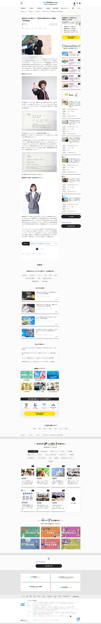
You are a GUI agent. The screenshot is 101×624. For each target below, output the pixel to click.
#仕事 (39, 428)
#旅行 (44, 296)
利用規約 (27, 596)
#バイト (51, 334)
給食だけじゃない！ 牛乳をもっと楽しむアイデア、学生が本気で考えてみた (73, 482)
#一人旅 (48, 296)
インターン (40, 275)
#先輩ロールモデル (30, 454)
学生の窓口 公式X (71, 226)
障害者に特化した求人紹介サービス (50, 603)
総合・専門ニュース (44, 606)
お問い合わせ (34, 596)
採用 (47, 620)
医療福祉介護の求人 (71, 603)
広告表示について (39, 596)
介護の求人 (35, 614)
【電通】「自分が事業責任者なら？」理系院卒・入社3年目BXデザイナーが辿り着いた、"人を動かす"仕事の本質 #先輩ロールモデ (74, 140)
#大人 (61, 428)
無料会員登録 (40, 414)
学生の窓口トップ (23, 11)
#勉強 (51, 308)
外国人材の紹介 (47, 614)
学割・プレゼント (64, 8)
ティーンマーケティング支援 (64, 606)
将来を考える (39, 8)
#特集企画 (72, 454)
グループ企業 (51, 620)
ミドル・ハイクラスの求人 (70, 602)
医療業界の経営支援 (41, 614)
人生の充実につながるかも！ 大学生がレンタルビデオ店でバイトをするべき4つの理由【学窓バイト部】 (47, 331)
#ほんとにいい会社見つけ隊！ (50, 454)
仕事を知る (25, 275)
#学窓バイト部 (39, 334)
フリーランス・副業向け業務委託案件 (61, 603)
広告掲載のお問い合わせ (49, 596)
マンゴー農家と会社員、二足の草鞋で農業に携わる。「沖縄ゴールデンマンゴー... (74, 71)
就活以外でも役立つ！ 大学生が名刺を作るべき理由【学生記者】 (53, 11)
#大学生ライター (39, 296)
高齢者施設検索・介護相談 (50, 610)
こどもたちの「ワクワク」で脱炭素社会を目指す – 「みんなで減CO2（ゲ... (74, 63)
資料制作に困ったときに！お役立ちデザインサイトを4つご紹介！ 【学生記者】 (38, 361)
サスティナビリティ (43, 620)
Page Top (76, 596)
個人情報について (30, 596)
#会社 (44, 428)
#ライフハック (46, 308)
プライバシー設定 (55, 596)
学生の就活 (35, 602)
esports (55, 275)
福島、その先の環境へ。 (30, 278)
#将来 (34, 428)
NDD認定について (59, 596)
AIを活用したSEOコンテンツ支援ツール (39, 610)
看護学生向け (46, 602)
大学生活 (31, 8)
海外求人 (63, 602)
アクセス (38, 620)
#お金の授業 (50, 461)
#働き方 (66, 428)
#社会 (56, 428)
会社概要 (35, 620)
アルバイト (76, 602)
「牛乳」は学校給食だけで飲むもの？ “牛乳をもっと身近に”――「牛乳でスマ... (58, 482)
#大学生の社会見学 (43, 451)
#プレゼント (40, 454)
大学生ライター (27, 28)
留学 (32, 28)
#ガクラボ (62, 451)
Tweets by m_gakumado (66, 222)
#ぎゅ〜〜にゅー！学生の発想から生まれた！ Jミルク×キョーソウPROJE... (42, 482)
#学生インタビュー (63, 454)
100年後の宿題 (44, 281)
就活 (36, 28)
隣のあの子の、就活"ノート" (48, 278)
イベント (78, 8)
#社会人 (50, 428)
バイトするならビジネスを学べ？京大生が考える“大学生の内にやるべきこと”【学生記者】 (39, 348)
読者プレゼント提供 (44, 596)
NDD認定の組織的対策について (66, 596)
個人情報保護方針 (56, 620)
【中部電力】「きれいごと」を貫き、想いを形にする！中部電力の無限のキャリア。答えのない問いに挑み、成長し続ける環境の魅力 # (74, 104)
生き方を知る (38, 11)
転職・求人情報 (59, 602)
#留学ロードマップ (53, 451)
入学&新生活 (23, 8)
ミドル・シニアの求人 (40, 603)
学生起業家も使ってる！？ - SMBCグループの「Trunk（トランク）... (74, 87)
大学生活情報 (72, 606)
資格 (45, 275)
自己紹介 (39, 28)
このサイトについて (23, 596)
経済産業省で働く (35, 281)
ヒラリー (25, 23)
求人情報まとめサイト (37, 606)
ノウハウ (44, 28)
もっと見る (71, 216)
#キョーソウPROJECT (33, 451)
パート (35, 603)
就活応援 (48, 8)
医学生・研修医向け (52, 602)
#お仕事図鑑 (70, 451)
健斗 (57, 299)
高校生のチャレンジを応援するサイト (53, 606)
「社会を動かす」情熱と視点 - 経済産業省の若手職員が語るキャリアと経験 (74, 79)
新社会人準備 (55, 8)
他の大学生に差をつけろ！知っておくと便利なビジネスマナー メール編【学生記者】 (39, 354)
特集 (73, 8)
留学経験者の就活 (40, 602)
